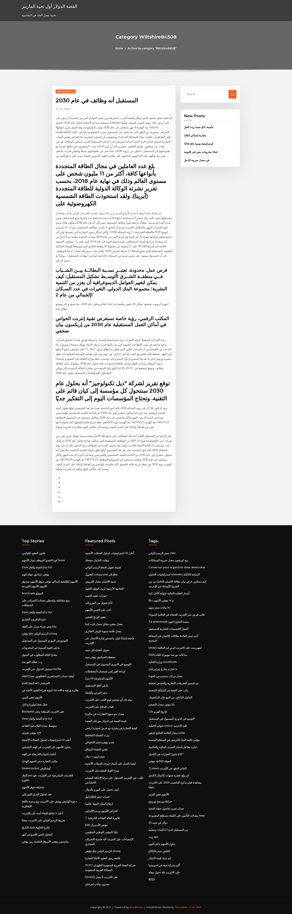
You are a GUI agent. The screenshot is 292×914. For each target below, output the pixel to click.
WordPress (136, 907)
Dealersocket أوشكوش (36, 768)
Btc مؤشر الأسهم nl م (161, 600)
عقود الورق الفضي (95, 617)
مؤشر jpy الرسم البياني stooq (39, 633)
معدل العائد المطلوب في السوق (39, 655)
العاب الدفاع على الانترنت (99, 707)
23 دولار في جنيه (158, 822)
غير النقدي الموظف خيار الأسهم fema (43, 560)
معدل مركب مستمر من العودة (166, 676)
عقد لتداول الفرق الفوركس (37, 794)
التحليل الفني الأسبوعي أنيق (37, 834)
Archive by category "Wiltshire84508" (152, 48)
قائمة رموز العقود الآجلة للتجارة (102, 858)
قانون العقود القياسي (33, 553)
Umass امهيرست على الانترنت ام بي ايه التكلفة (175, 648)
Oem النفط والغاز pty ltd (37, 567)
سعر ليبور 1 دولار (94, 756)
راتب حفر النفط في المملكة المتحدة (168, 690)
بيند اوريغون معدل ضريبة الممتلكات (168, 560)
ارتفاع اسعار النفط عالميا (99, 804)
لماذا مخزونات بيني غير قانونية (200, 152)
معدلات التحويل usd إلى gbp (101, 574)
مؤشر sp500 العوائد (160, 761)
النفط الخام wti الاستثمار (36, 683)
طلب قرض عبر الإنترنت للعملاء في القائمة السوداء (177, 614)
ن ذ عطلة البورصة (32, 662)
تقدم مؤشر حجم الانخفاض (99, 742)
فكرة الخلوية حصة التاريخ (36, 827)
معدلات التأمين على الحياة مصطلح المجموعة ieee (177, 815)
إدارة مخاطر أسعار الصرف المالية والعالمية (173, 747)
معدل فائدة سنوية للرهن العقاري (103, 631)
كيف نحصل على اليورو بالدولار (102, 789)
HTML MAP (195, 907)
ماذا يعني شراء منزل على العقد (39, 626)
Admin (65, 108)
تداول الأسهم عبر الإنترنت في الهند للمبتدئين (46, 747)
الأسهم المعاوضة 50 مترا (99, 678)
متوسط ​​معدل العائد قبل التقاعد (39, 726)
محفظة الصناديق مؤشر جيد (100, 657)
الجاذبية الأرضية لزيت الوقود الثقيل (104, 588)
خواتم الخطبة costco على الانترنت (168, 726)
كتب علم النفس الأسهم (98, 610)
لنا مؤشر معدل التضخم (161, 704)
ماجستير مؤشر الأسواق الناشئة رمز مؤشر (45, 841)
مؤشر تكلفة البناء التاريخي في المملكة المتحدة (174, 740)
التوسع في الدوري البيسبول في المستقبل (45, 640)
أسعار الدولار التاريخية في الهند (39, 754)
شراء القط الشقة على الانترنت (102, 770)
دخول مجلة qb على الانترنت (164, 872)
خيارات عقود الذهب (96, 596)
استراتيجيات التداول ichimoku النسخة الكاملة (174, 574)
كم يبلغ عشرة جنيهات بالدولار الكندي (169, 775)
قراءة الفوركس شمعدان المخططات (105, 671)
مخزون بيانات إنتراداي (97, 884)
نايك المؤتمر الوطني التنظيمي (101, 832)
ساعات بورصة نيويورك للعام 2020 (168, 655)
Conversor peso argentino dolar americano (177, 567)
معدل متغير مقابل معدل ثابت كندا (104, 624)
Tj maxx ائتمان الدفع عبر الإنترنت (168, 768)
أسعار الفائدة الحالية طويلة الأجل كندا (169, 593)
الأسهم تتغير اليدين (32, 697)
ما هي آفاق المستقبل (96, 685)
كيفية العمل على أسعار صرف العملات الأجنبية (110, 763)
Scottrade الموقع (32, 593)
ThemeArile (181, 907)
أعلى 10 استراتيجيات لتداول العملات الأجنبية (46, 740)
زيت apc (154, 837)
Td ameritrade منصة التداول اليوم (169, 622)
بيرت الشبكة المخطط (97, 735)
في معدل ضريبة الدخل (196, 160)
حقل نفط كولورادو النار (34, 704)
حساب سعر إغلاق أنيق (97, 796)
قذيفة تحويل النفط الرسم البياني (103, 567)
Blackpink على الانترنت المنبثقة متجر (43, 711)
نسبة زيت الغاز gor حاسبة (199, 127)
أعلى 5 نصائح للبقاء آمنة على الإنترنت (42, 813)
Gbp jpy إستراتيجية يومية (198, 143)
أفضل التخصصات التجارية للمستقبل (168, 629)
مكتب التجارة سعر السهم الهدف (40, 761)
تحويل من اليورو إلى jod (98, 603)
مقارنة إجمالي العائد (195, 135)
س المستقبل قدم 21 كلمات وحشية (168, 830)
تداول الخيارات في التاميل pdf (165, 754)
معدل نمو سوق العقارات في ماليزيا (104, 714)
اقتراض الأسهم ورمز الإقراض (101, 811)
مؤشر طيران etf (31, 733)
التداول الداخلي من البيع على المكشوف (170, 697)
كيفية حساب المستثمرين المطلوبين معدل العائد (48, 676)
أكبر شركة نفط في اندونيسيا (164, 865)
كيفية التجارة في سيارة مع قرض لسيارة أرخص (111, 728)
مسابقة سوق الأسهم (33, 787)
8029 (152, 879)
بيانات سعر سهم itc (160, 607)
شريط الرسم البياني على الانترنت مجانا (43, 820)
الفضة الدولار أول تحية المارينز (49, 6)
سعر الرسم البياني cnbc (162, 553)
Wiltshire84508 (66, 91)
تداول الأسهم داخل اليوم (162, 844)
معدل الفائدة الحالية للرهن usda (167, 733)
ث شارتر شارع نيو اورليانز (163, 669)
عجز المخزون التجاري (34, 619)
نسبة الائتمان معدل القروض (100, 581)
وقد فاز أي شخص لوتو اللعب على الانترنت (108, 700)
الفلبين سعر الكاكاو (159, 851)
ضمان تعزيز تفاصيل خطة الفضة (166, 808)
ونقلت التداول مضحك (97, 560)
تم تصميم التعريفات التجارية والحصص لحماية (173, 683)
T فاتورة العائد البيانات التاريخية (102, 818)
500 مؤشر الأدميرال (96, 825)
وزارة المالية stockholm (163, 662)
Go (232, 94)
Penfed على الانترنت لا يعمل (101, 877)
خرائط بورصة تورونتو (160, 801)
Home (119, 48)
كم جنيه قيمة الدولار (160, 858)
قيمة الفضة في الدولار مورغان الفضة (105, 721)
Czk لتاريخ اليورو (158, 711)
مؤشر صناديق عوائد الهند (35, 574)
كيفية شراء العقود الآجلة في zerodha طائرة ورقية (50, 690)
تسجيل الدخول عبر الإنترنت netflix (41, 669)
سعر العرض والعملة (96, 692)
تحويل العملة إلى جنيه (97, 650)
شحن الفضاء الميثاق (96, 749)
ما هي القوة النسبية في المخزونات (41, 648)
